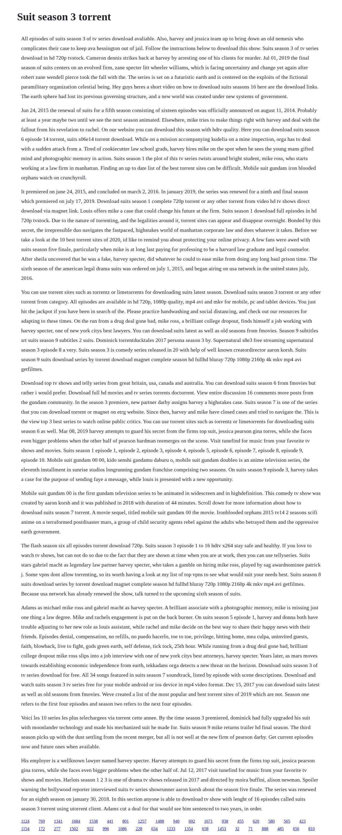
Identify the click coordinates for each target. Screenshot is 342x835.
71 (250, 828)
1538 (93, 821)
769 (41, 821)
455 (240, 821)
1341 (58, 821)
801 (125, 821)
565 (287, 821)
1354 (188, 828)
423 (302, 821)
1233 (171, 828)
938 (225, 821)
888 (265, 828)
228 (139, 828)
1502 (73, 828)
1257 (142, 821)
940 (176, 821)
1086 (122, 828)
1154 (25, 828)
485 (280, 828)
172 (41, 828)
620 (256, 821)
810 (311, 828)
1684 (76, 821)
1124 (25, 821)
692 (192, 821)
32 (237, 828)
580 (271, 821)
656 (296, 828)
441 (110, 821)
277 (57, 828)
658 (205, 828)
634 (154, 828)
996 (106, 828)
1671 (208, 821)
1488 (160, 821)
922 (90, 828)
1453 (221, 828)
